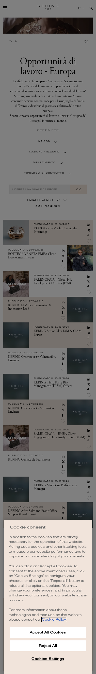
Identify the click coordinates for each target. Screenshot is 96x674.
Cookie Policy (54, 619)
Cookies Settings (48, 659)
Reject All (48, 646)
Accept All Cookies (48, 632)
